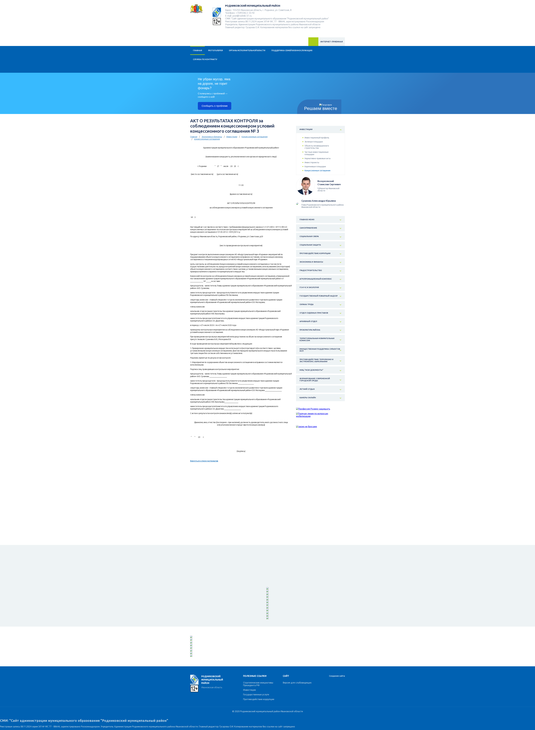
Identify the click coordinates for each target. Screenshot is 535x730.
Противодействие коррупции (258, 699)
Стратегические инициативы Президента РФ (258, 683)
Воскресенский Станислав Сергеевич (329, 182)
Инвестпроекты (312, 162)
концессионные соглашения (207, 139)
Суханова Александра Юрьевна (318, 201)
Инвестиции (231, 137)
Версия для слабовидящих (297, 682)
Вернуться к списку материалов (204, 461)
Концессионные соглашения (255, 137)
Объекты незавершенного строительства (317, 147)
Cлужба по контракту (205, 59)
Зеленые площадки (314, 142)
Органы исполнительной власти (247, 50)
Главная (197, 50)
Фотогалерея (215, 50)
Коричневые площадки (315, 166)
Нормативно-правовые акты (318, 158)
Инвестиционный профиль (317, 138)
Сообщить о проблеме (215, 106)
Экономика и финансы (212, 137)
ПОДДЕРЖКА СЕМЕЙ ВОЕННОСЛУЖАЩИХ (291, 50)
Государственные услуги (256, 694)
